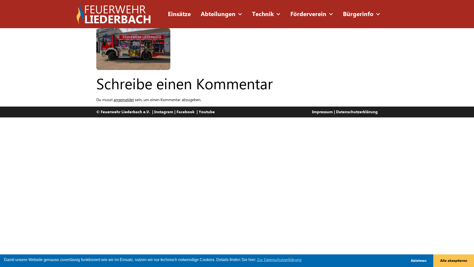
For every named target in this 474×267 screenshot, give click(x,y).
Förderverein (308, 14)
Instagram (163, 112)
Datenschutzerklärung (357, 112)
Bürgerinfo (358, 14)
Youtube (207, 112)
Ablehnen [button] (418, 260)
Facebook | (188, 112)
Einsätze (179, 14)
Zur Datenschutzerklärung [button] (279, 259)
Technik (263, 14)
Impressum (322, 112)
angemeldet (124, 99)
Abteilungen (218, 14)
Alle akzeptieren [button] (453, 260)
